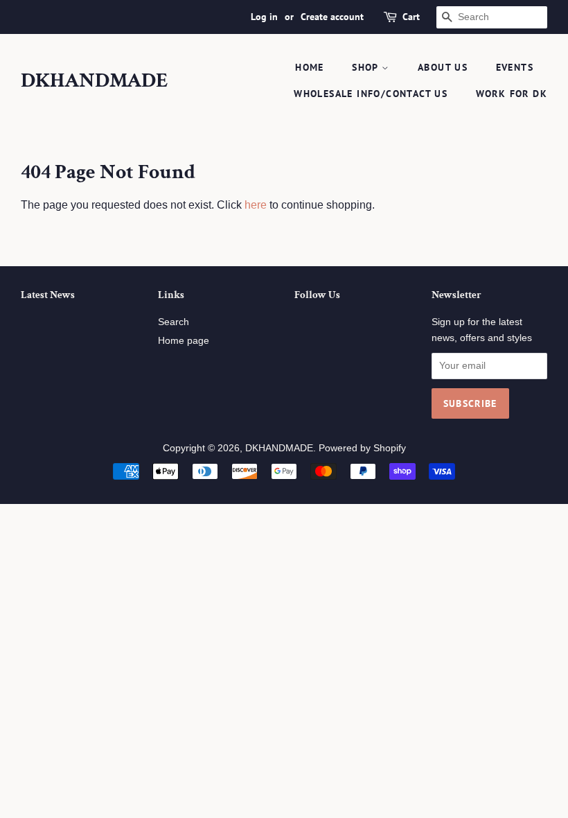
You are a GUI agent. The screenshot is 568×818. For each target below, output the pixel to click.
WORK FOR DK (511, 93)
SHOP (367, 67)
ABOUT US (443, 67)
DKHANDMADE (94, 81)
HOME (309, 67)
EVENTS (514, 67)
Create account (332, 16)
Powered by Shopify (362, 448)
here (256, 205)
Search (173, 322)
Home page (183, 341)
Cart (411, 16)
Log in (264, 16)
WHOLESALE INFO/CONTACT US (370, 93)
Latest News (48, 295)
